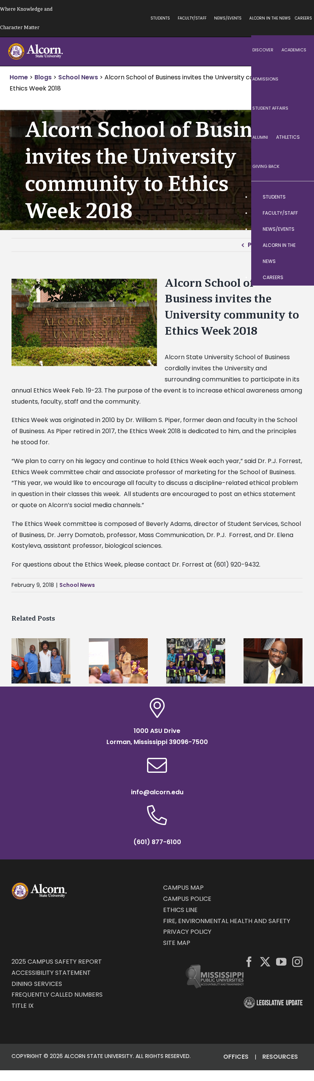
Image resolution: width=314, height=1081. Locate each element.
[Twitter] (265, 961)
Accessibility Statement (51, 972)
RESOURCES (280, 1056)
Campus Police (187, 898)
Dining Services (36, 983)
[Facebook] (249, 961)
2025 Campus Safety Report (56, 961)
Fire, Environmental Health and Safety (226, 921)
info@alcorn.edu (157, 792)
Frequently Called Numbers (57, 994)
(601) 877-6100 (157, 842)
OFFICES (236, 1056)
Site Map (176, 942)
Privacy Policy (187, 931)
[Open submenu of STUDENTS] (300, 197)
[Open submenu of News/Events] (300, 229)
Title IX (22, 1005)
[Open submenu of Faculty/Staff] (300, 213)
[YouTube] (281, 961)
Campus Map (183, 887)
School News (77, 585)
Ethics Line (180, 909)
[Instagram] (297, 961)
